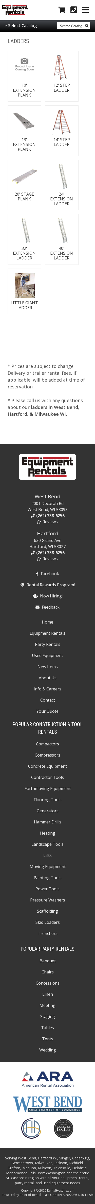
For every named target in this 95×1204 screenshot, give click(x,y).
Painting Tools (48, 877)
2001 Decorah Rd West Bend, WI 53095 (48, 502)
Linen (47, 994)
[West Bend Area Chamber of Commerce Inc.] (47, 1112)
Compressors (47, 755)
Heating (47, 833)
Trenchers (48, 933)
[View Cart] (61, 10)
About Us (47, 678)
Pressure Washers (47, 900)
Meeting (47, 1005)
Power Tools (47, 889)
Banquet (48, 961)
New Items (47, 666)
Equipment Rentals (47, 633)
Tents (47, 1039)
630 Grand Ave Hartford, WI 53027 (47, 539)
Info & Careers (47, 689)
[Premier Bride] (63, 1137)
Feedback (50, 607)
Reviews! (50, 521)
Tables (47, 1027)
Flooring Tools (48, 799)
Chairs (48, 972)
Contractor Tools (47, 777)
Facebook (49, 573)
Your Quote (47, 711)
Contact (47, 700)
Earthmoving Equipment (48, 788)
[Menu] (85, 10)
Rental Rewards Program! (50, 585)
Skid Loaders (47, 922)
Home (47, 622)
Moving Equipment (48, 866)
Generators (48, 811)
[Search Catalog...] (87, 25)
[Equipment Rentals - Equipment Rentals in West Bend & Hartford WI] (15, 13)
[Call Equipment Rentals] (73, 10)
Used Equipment (47, 655)
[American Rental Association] (47, 1088)
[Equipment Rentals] (47, 480)
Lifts (47, 855)
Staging (47, 1016)
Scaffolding (47, 911)
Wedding (47, 1050)
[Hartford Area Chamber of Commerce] (31, 1137)
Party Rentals (47, 644)
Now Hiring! (51, 596)
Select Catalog (22, 25)
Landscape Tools (47, 844)
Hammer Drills (47, 822)
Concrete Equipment (47, 766)
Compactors (47, 744)
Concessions (48, 983)
